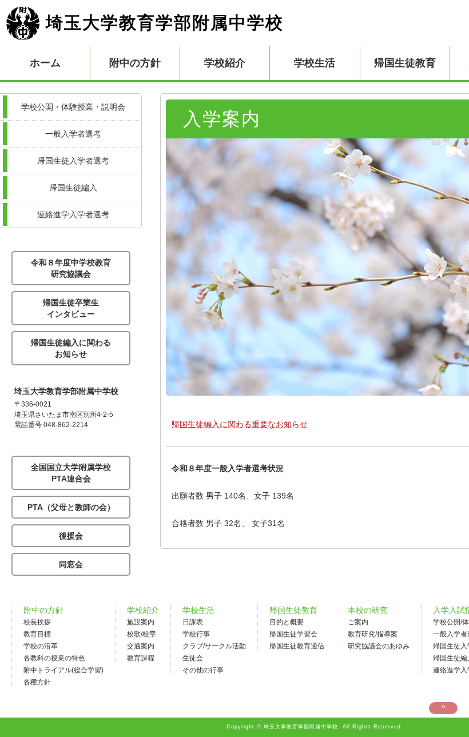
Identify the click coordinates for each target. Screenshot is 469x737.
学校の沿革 (40, 646)
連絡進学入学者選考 (73, 214)
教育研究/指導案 (373, 634)
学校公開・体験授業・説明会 (73, 106)
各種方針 (37, 682)
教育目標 (37, 634)
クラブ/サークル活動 (214, 646)
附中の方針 (43, 610)
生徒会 (192, 658)
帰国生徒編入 (73, 187)
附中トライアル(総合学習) (63, 670)
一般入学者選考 (73, 133)
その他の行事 (203, 670)
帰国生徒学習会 (293, 634)
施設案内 (140, 622)
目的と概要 (286, 622)
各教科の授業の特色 (54, 658)
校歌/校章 (141, 634)
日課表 (192, 622)
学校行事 (196, 634)
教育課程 (140, 658)
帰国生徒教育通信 (296, 646)
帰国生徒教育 (293, 610)
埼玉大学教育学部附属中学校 (165, 22)
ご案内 (358, 622)
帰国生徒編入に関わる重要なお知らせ (240, 424)
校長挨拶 (37, 622)
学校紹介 (143, 610)
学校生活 (198, 610)
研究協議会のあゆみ (379, 646)
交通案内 (140, 646)
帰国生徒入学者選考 (73, 160)
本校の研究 (368, 610)
